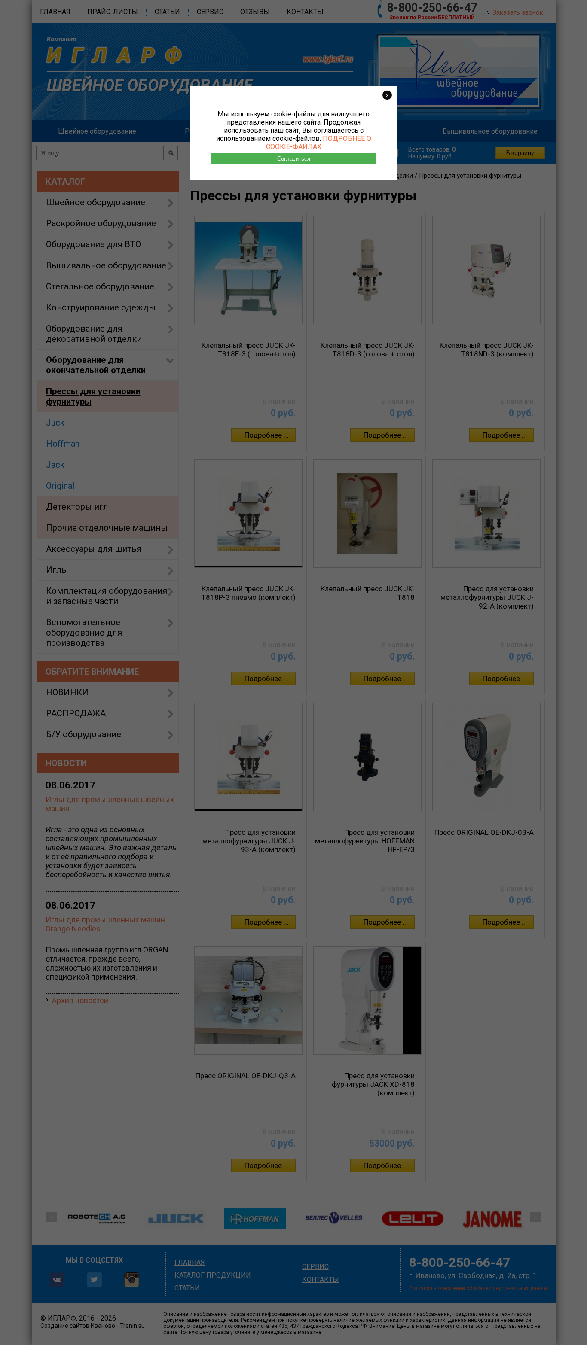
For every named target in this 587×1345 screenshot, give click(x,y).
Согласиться (293, 158)
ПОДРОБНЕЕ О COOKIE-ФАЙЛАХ (318, 142)
